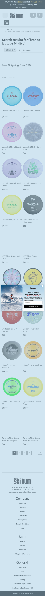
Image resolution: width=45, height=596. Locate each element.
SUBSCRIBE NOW (33, 306)
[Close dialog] (42, 286)
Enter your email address (29, 300)
